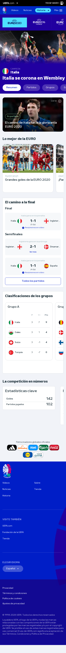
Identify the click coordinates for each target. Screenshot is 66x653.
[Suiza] (12, 342)
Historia (6, 496)
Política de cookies (12, 599)
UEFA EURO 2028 (4, 10)
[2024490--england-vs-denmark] (33, 247)
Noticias (6, 489)
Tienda (37, 489)
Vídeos (6, 483)
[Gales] (12, 332)
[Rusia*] (62, 352)
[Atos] (33, 448)
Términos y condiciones (14, 593)
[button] (43, 10)
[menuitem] (14, 10)
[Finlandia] (62, 342)
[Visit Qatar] (38, 455)
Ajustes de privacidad (13, 604)
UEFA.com (7, 526)
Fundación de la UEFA (13, 532)
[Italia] (12, 322)
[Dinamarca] (62, 332)
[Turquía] (12, 352)
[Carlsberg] (44, 448)
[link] (14, 10)
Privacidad (7, 588)
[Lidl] (28, 455)
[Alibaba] (22, 448)
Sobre (37, 483)
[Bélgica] (62, 322)
